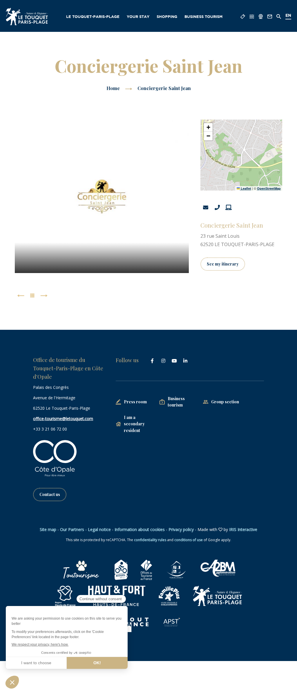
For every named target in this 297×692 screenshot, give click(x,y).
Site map (48, 529)
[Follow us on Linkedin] (185, 360)
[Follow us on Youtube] (174, 360)
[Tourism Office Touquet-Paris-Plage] (27, 16)
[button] (208, 127)
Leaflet (245, 188)
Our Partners (72, 529)
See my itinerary (223, 264)
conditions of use (188, 539)
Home (113, 88)
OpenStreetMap (269, 188)
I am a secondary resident (134, 424)
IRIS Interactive (243, 529)
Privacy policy (181, 529)
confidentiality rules (150, 539)
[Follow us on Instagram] (163, 360)
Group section (225, 401)
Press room (135, 401)
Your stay (138, 17)
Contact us (49, 494)
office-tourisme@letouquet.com (63, 418)
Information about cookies (140, 529)
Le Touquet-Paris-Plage (92, 17)
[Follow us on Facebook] (152, 360)
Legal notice (99, 529)
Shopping (167, 17)
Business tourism (203, 17)
